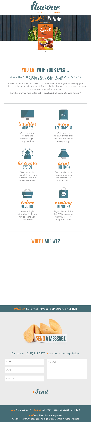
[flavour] (46, 7)
